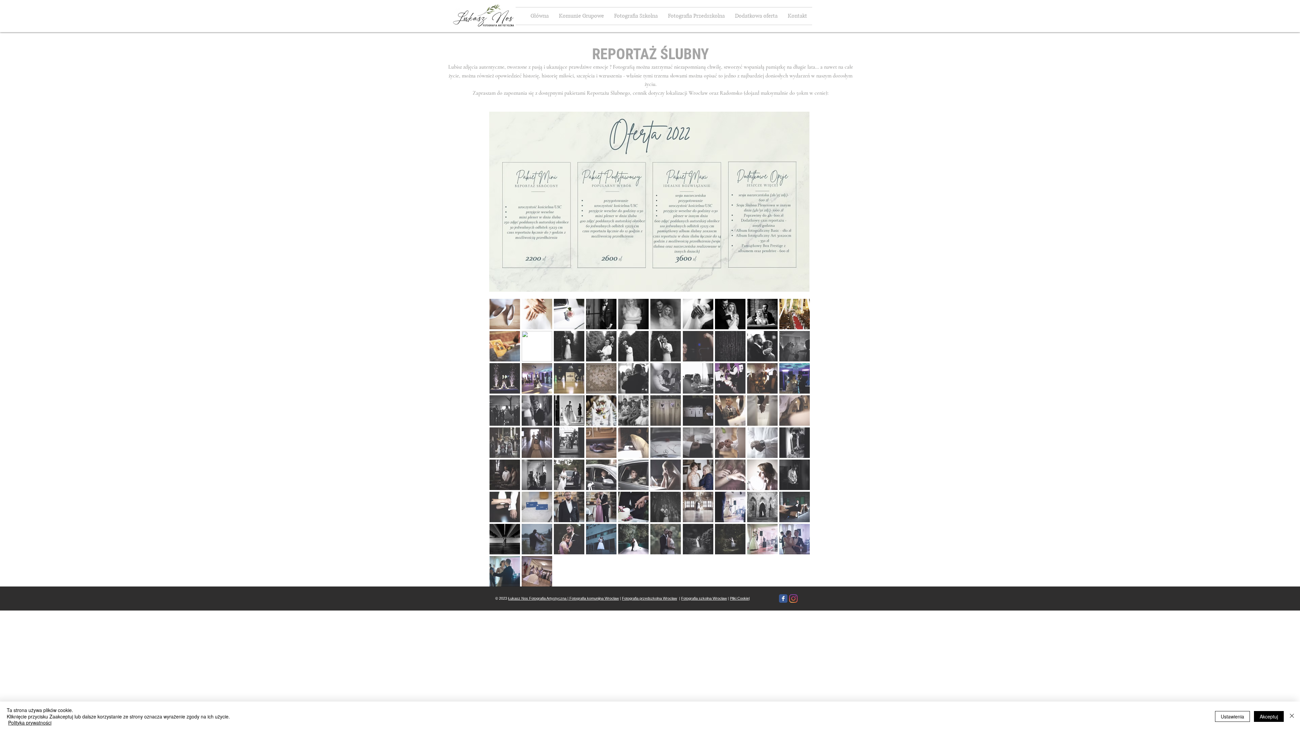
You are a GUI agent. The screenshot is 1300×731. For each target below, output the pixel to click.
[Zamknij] (1292, 716)
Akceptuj (1269, 716)
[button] (756, 16)
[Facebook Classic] (783, 598)
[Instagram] (793, 598)
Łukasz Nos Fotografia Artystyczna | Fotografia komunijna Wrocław (563, 598)
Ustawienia (1232, 716)
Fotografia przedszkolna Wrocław (649, 598)
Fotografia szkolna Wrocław (704, 598)
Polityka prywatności (29, 722)
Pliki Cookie (739, 598)
